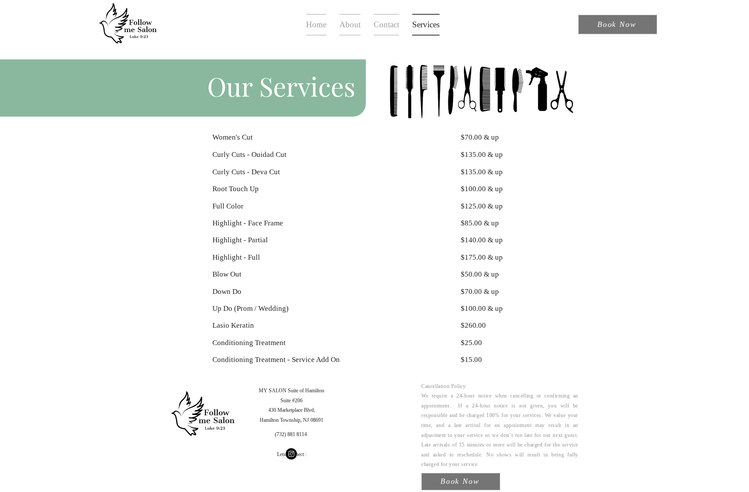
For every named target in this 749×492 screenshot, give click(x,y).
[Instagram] (291, 453)
